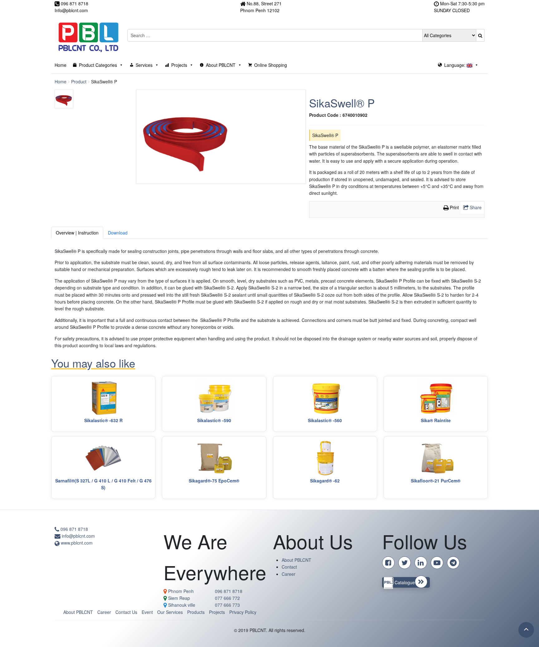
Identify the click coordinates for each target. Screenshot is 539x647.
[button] (480, 35)
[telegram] (454, 563)
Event (147, 612)
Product (78, 81)
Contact (289, 567)
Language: (455, 65)
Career (288, 574)
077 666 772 (227, 598)
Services (144, 65)
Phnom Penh (180, 591)
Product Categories (98, 65)
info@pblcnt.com (78, 536)
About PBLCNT (221, 65)
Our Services (170, 612)
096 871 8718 (73, 529)
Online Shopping (270, 65)
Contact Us (126, 612)
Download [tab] (118, 233)
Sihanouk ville (181, 605)
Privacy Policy (242, 612)
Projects (179, 65)
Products (196, 612)
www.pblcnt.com (76, 543)
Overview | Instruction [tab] (77, 233)
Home (60, 65)
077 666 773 (227, 605)
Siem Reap (178, 598)
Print (454, 207)
